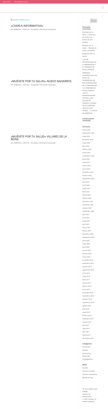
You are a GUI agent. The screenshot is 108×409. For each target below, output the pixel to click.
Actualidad (34, 29)
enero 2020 (86, 257)
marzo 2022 (86, 195)
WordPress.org (87, 378)
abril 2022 (85, 192)
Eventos (85, 350)
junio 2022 (86, 185)
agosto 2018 (86, 306)
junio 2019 (86, 273)
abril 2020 (85, 247)
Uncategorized (87, 359)
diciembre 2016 (87, 338)
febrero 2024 (86, 149)
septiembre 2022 (88, 179)
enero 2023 (86, 169)
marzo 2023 (86, 166)
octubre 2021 (87, 208)
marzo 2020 (86, 250)
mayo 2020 (86, 244)
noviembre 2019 (88, 263)
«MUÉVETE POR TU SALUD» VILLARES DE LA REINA (39, 138)
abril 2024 (85, 146)
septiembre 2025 (88, 133)
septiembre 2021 (88, 211)
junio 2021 (86, 218)
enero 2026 (86, 130)
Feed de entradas (88, 371)
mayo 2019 (86, 276)
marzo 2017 (86, 335)
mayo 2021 (86, 221)
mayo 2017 (86, 328)
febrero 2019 (86, 286)
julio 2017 (85, 325)
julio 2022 (85, 182)
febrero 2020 (86, 254)
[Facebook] (44, 1)
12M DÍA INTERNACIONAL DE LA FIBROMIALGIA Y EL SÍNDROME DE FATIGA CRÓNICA (89, 64)
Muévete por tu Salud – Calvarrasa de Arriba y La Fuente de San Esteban (88, 37)
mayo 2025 (86, 136)
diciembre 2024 (87, 140)
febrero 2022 (86, 198)
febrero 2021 (86, 231)
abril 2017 (85, 332)
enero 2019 (86, 289)
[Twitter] (48, 1)
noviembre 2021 (88, 205)
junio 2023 (86, 159)
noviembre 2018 (88, 296)
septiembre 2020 (88, 237)
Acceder (85, 368)
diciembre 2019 (87, 260)
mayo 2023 (86, 162)
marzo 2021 (86, 227)
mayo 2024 (86, 143)
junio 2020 (86, 241)
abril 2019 (85, 280)
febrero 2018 (86, 315)
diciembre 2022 (87, 172)
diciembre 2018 (87, 293)
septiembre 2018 (88, 302)
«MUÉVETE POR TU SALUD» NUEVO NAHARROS (41, 81)
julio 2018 (85, 309)
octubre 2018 (87, 299)
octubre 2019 (87, 267)
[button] (94, 8)
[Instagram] (55, 1)
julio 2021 (85, 214)
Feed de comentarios (89, 374)
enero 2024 (86, 153)
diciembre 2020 (87, 234)
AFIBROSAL (17, 29)
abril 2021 (85, 224)
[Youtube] (52, 1)
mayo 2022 (86, 188)
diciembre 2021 (87, 201)
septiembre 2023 (88, 156)
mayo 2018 (86, 312)
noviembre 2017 (88, 319)
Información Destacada (47, 29)
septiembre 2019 (88, 270)
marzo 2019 (86, 283)
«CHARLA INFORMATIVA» (27, 26)
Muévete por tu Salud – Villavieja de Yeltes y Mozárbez (89, 48)
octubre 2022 (87, 175)
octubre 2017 (87, 322)
